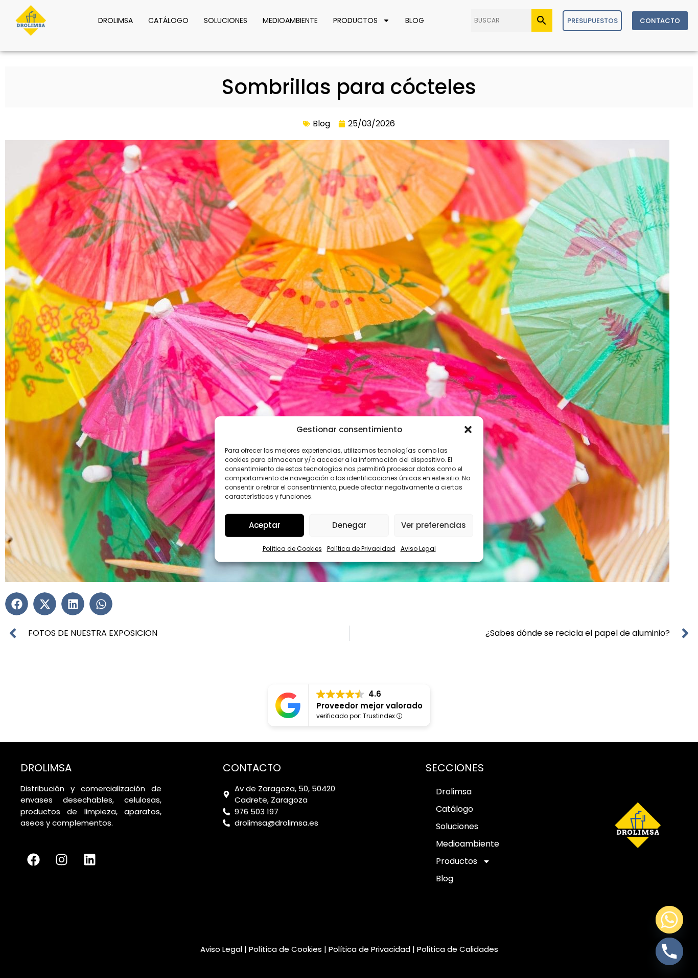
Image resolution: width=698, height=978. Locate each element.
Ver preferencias (433, 525)
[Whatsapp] (669, 919)
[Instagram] (61, 859)
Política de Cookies (292, 548)
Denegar (349, 525)
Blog (414, 20)
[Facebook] (33, 859)
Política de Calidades (457, 949)
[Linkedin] (89, 859)
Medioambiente (290, 20)
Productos (355, 20)
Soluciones (225, 20)
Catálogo (168, 20)
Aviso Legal (418, 548)
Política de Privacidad (361, 548)
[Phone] (669, 951)
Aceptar (265, 525)
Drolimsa (115, 20)
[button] (468, 430)
